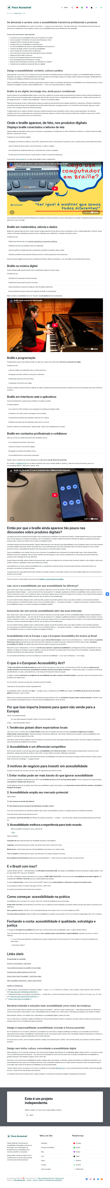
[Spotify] (82, 7)
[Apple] (91, 7)
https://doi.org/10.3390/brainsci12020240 (23, 992)
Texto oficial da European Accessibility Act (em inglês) (24, 968)
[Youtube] (77, 7)
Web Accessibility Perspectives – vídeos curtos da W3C (24, 980)
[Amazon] (96, 7)
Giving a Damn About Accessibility (19, 999)
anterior (29, 1180)
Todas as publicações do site (45, 1178)
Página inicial (17, 13)
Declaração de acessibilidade (53, 1180)
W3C (13, 832)
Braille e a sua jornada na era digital (51, 579)
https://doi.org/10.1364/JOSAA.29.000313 (23, 996)
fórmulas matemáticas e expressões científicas (42, 241)
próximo (35, 1180)
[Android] (101, 7)
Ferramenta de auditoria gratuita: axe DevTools (21, 972)
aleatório (41, 1180)
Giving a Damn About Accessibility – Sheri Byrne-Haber (24, 976)
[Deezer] (87, 7)
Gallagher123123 (21, 463)
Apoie (31, 1115)
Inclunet (21, 159)
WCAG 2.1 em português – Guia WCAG (19, 963)
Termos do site (59, 1178)
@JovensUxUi (60, 1068)
